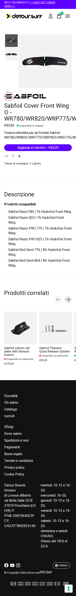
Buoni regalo (13, 454)
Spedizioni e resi (16, 440)
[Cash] (13, 585)
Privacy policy (14, 467)
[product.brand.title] (38, 96)
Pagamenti (12, 447)
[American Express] (42, 585)
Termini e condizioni (18, 460)
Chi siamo (11, 402)
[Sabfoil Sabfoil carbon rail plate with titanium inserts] (20, 328)
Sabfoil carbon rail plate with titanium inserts (17, 351)
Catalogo (10, 409)
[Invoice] (57, 585)
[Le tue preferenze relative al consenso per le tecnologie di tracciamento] (69, 589)
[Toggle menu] (67, 16)
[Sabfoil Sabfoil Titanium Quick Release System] (55, 328)
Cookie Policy (14, 474)
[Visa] (35, 585)
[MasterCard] (28, 585)
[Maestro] (50, 585)
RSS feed (46, 572)
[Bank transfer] (21, 585)
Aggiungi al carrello (38, 147)
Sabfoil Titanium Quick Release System (54, 350)
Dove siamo (13, 433)
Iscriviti (9, 416)
